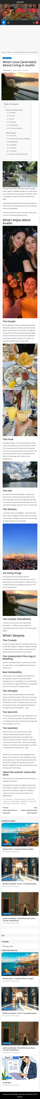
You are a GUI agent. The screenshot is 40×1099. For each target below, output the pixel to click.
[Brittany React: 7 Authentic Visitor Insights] (20, 834)
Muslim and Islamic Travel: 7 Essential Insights (20, 884)
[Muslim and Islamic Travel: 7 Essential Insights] (20, 869)
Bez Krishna (9, 799)
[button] (8, 22)
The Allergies (12, 145)
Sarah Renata (7, 70)
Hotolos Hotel (30, 799)
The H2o (11, 119)
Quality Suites (24, 801)
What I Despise (11, 133)
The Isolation (13, 151)
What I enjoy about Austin (15, 110)
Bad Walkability (13, 142)
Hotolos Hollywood (19, 799)
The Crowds (12, 135)
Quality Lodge (15, 801)
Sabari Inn (23, 803)
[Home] (4, 22)
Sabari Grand (7, 803)
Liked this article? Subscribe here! (18, 154)
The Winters (12, 122)
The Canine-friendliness (15, 128)
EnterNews (29, 1094)
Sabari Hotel (15, 803)
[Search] (33, 23)
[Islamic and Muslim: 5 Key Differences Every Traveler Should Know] (20, 904)
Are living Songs (13, 125)
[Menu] (8, 22)
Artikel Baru (7, 1083)
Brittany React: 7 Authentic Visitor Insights (18, 849)
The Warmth (12, 148)
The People (12, 112)
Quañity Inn (32, 801)
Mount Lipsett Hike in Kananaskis (10, 810)
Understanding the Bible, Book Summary (29, 810)
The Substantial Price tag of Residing (19, 138)
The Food (12, 116)
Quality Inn (7, 58)
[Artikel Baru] (20, 1068)
